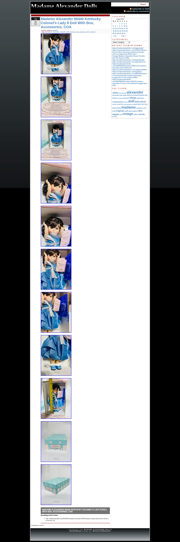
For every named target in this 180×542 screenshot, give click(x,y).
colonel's (63, 32)
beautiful (136, 95)
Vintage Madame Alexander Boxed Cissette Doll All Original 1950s (128, 57)
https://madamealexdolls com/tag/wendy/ (127, 48)
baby (124, 95)
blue (146, 95)
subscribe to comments (137, 11)
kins (146, 104)
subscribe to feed (140, 9)
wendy (141, 114)
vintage (127, 114)
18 (127, 28)
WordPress (76, 531)
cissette (125, 98)
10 (124, 26)
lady (77, 32)
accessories (48, 32)
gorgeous (130, 104)
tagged (115, 114)
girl (125, 104)
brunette (119, 98)
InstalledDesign (101, 531)
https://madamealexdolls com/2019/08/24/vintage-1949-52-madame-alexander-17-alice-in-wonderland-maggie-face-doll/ (129, 82)
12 (113, 28)
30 (122, 33)
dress (143, 101)
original (120, 111)
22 (120, 31)
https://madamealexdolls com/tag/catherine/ (128, 62)
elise (118, 104)
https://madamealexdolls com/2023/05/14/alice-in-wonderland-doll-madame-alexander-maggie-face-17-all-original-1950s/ (130, 75)
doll (68, 32)
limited (114, 108)
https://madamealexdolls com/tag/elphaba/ (128, 60)
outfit (126, 111)
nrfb (113, 111)
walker (135, 114)
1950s (115, 93)
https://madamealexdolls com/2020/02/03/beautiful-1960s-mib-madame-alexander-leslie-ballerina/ (129, 66)
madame (55, 30)
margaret (139, 108)
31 (124, 33)
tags (120, 114)
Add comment (91, 32)
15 (120, 28)
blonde (142, 95)
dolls (137, 101)
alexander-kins (117, 95)
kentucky (73, 32)
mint (144, 108)
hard (139, 104)
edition (114, 104)
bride (114, 98)
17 (124, 28)
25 (127, 31)
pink (130, 111)
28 (118, 33)
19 (113, 31)
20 (116, 31)
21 (118, 31)
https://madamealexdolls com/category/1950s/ (129, 70)
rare (140, 110)
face (122, 104)
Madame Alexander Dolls (98, 529)
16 (122, 28)
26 (113, 33)
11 (126, 26)
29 (120, 33)
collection (140, 98)
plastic (134, 111)
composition (117, 102)
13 (116, 28)
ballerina (130, 95)
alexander (56, 32)
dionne (125, 102)
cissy (132, 97)
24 (124, 31)
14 (118, 28)
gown (135, 104)
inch (142, 104)
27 (116, 33)
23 (122, 31)
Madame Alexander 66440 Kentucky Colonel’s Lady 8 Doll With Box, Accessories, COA (74, 511)
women (114, 116)
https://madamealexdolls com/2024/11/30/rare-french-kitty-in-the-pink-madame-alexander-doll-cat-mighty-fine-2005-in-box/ (129, 52)
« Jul (114, 36)
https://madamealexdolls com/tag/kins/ (127, 72)
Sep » (123, 36)
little (119, 108)
